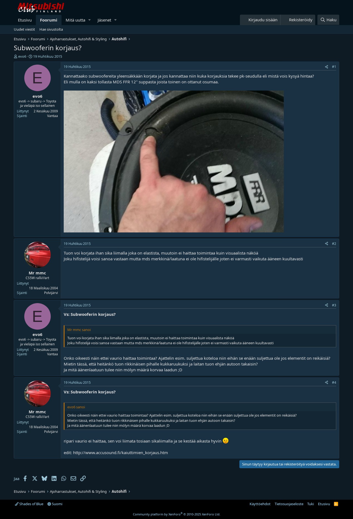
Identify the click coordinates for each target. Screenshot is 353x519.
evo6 (22, 56)
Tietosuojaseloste (289, 503)
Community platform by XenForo (176, 514)
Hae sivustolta (51, 29)
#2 (334, 243)
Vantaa (52, 115)
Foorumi (48, 20)
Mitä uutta (75, 20)
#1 (334, 66)
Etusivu (25, 20)
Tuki (310, 503)
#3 (334, 305)
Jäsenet (104, 20)
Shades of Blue (30, 503)
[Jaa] (326, 67)
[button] (89, 20)
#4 (334, 382)
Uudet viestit (24, 29)
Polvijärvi (51, 292)
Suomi (56, 503)
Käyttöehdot (260, 503)
